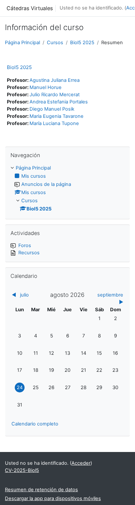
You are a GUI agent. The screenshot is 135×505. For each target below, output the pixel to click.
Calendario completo (34, 424)
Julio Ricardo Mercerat (54, 95)
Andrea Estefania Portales (58, 102)
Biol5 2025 (82, 42)
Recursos (29, 253)
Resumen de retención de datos (41, 490)
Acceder (80, 463)
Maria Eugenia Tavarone (56, 116)
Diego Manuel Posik (51, 109)
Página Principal (22, 42)
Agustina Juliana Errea (54, 80)
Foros (24, 245)
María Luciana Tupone (54, 123)
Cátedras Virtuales (30, 8)
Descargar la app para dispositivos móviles (53, 498)
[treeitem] (67, 189)
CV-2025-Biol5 (22, 470)
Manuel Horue (45, 87)
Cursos (55, 42)
